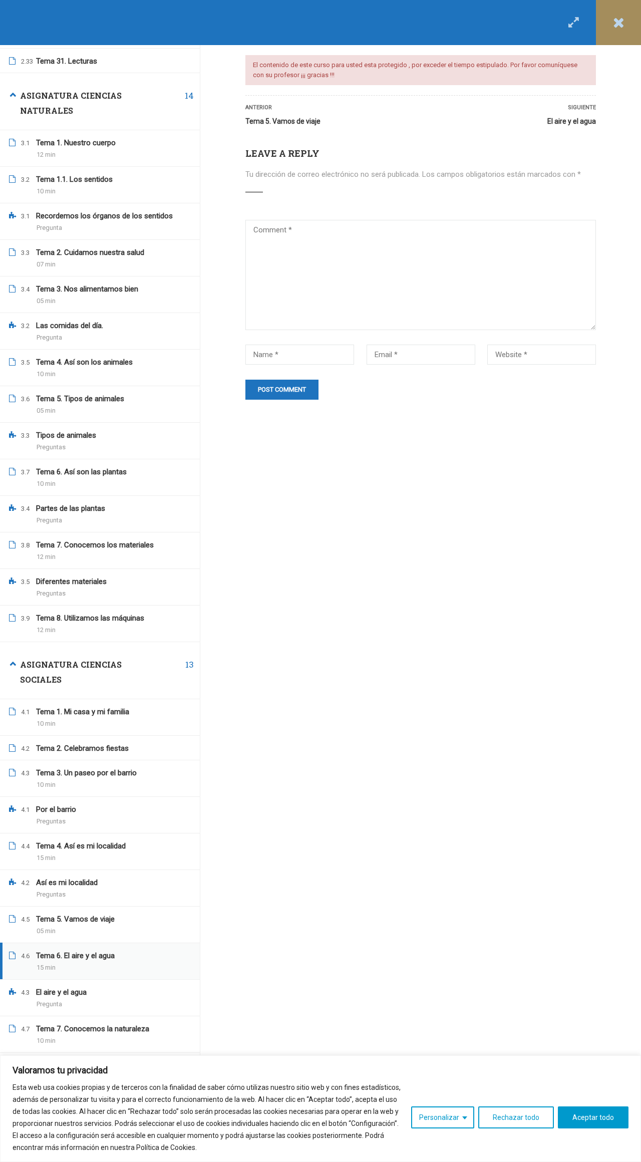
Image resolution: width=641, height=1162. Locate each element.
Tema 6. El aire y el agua (75, 955)
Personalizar (439, 1117)
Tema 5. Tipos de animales (80, 398)
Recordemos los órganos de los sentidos (104, 215)
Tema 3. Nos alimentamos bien (87, 289)
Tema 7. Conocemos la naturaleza (92, 1028)
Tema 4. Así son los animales (84, 362)
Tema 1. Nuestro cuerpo (76, 142)
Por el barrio (56, 809)
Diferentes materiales (71, 581)
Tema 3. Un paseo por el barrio (86, 772)
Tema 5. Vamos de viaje (282, 121)
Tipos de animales (66, 435)
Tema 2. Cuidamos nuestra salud (90, 252)
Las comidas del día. (69, 325)
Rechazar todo (516, 1117)
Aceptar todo (593, 1117)
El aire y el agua (571, 121)
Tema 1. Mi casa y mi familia (82, 711)
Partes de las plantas (70, 508)
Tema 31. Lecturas (66, 61)
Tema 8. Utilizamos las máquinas (90, 618)
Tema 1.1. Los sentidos (74, 179)
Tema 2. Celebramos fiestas (82, 748)
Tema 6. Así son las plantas (81, 471)
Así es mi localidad (67, 882)
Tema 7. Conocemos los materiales (95, 544)
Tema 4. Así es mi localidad (81, 845)
